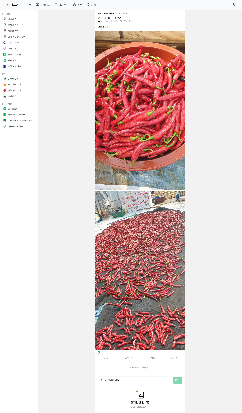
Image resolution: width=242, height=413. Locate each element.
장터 (79, 4)
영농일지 (63, 4)
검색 (93, 4)
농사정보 (45, 4)
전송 (177, 380)
